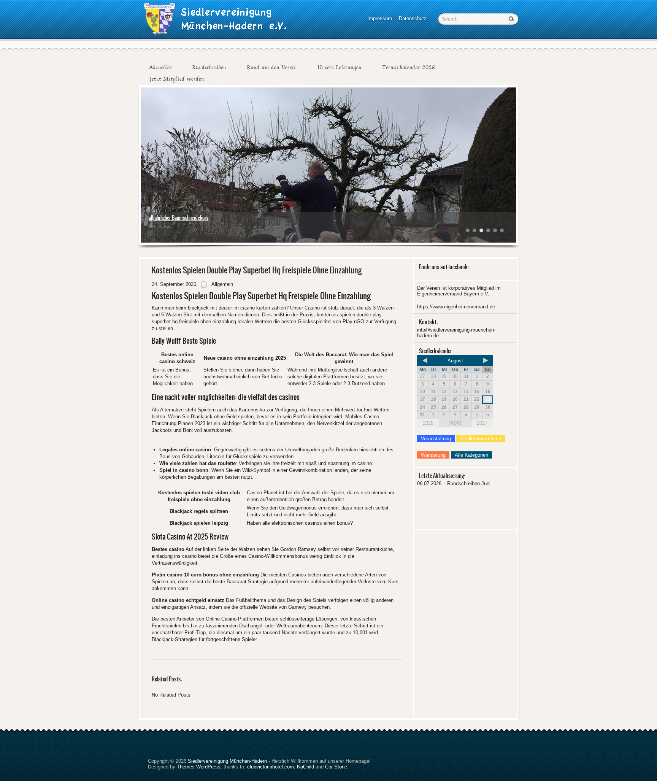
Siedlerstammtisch (480, 438)
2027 (482, 423)
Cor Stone (336, 767)
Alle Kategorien (471, 455)
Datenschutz (413, 18)
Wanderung (433, 455)
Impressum (379, 18)
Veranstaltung (436, 438)
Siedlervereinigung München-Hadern (227, 761)
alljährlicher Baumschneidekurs (178, 217)
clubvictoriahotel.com (270, 767)
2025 (428, 423)
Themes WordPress (199, 767)
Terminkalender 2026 (408, 67)
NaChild (305, 767)
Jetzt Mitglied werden (176, 78)
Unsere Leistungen (339, 67)
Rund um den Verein (272, 67)
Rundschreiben (209, 67)
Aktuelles (160, 67)
